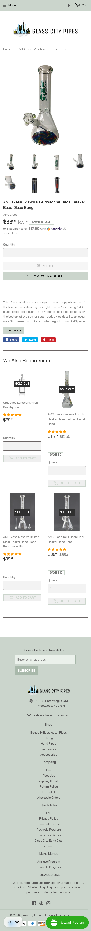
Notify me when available (45, 276)
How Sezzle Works (49, 835)
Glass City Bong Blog (49, 840)
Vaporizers (48, 749)
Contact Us (49, 792)
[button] (45, 228)
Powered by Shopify (58, 915)
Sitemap (48, 846)
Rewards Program (49, 829)
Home (7, 49)
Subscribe (26, 670)
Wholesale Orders (49, 797)
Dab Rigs (49, 738)
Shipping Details (49, 781)
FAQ (48, 813)
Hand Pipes (48, 743)
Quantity (9, 244)
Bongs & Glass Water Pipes (48, 732)
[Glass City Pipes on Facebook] (34, 904)
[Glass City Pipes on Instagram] (48, 904)
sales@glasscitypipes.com (52, 715)
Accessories (48, 754)
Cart (84, 5)
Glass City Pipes (31, 915)
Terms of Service (48, 824)
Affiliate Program (48, 861)
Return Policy (49, 786)
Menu (12, 5)
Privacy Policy (48, 818)
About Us (49, 775)
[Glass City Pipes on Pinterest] (41, 904)
